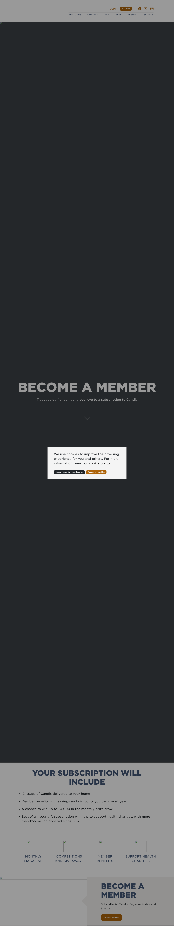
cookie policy (99, 463)
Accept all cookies (96, 472)
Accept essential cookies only (69, 472)
